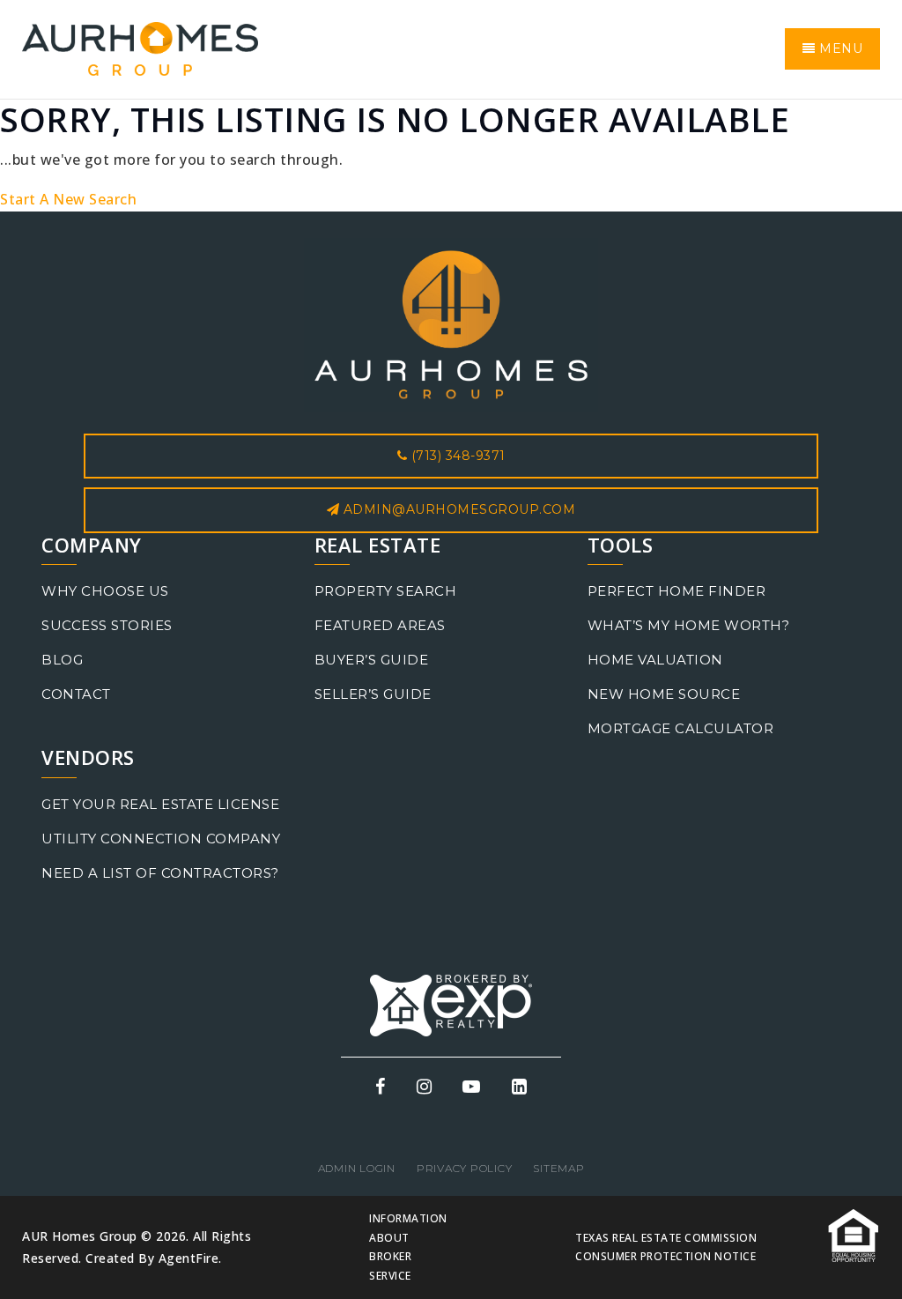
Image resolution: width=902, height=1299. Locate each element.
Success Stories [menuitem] (107, 625)
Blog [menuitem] (62, 659)
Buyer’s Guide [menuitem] (371, 659)
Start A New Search (68, 199)
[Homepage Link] (140, 47)
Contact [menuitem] (76, 694)
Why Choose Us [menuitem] (105, 591)
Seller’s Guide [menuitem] (373, 694)
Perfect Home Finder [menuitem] (677, 591)
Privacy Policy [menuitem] (465, 1168)
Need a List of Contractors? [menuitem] (160, 873)
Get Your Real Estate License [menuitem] (160, 804)
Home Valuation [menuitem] (655, 659)
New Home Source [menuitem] (664, 694)
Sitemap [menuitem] (558, 1168)
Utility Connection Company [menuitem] (160, 838)
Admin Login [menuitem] (357, 1168)
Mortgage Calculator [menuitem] (681, 728)
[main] (451, 156)
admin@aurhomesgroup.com (460, 509)
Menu (839, 48)
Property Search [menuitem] (385, 591)
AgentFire (189, 1258)
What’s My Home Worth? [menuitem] (689, 625)
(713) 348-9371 (456, 456)
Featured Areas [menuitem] (380, 625)
